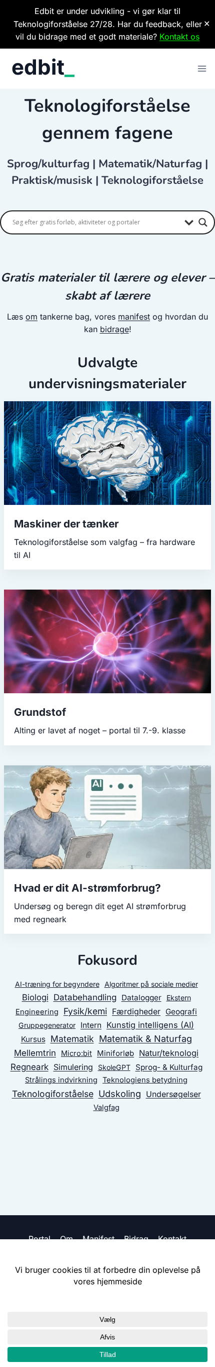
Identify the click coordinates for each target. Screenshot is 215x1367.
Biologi (35, 997)
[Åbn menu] (201, 68)
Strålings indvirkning (61, 1079)
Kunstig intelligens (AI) (150, 1025)
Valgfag (107, 1107)
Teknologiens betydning (145, 1079)
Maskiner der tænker (66, 523)
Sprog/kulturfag (48, 163)
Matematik (72, 1038)
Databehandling (85, 997)
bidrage (114, 329)
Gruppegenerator (47, 1025)
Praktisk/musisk (52, 180)
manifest (134, 317)
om (32, 317)
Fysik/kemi (85, 1011)
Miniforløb (115, 1053)
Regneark (29, 1066)
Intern (91, 1025)
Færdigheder (136, 1011)
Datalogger (142, 997)
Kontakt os (180, 37)
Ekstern (178, 997)
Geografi (181, 1011)
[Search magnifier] (203, 222)
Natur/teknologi (168, 1053)
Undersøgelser (173, 1094)
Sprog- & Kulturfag (169, 1067)
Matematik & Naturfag (145, 1038)
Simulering (73, 1067)
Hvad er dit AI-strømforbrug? (87, 888)
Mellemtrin (35, 1053)
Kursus (33, 1039)
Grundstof (40, 712)
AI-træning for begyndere (57, 984)
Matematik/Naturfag (150, 163)
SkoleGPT (114, 1067)
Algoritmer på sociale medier (151, 984)
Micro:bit (76, 1053)
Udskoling (119, 1093)
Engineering (37, 1011)
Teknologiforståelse (153, 180)
